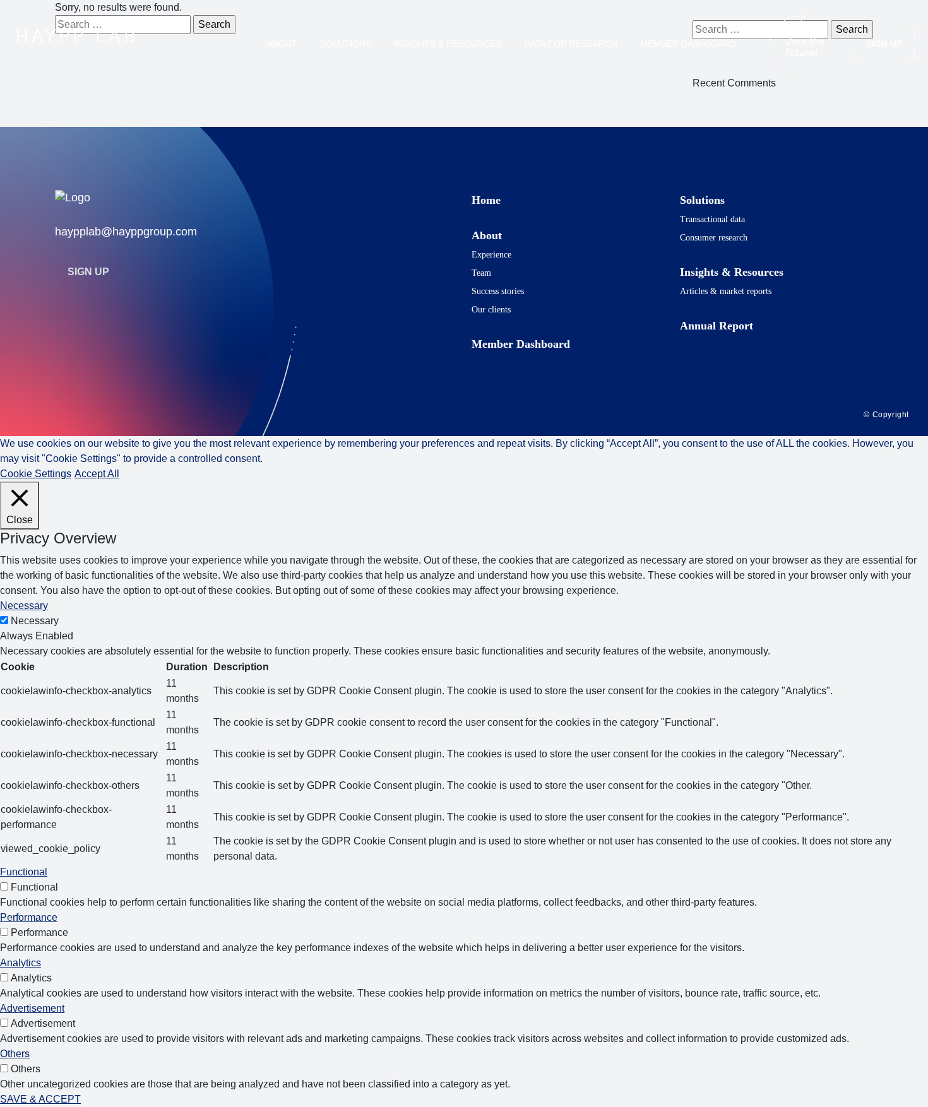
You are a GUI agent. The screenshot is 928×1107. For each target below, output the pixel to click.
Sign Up (88, 271)
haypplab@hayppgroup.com (126, 231)
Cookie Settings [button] (35, 473)
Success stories (498, 291)
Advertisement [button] (32, 1008)
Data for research (570, 43)
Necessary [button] (24, 605)
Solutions (345, 43)
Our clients (491, 309)
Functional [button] (23, 872)
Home (486, 200)
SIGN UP (884, 43)
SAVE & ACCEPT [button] (40, 1099)
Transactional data (712, 219)
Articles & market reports (725, 291)
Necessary (35, 620)
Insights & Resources (447, 43)
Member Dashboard (688, 43)
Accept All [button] (96, 473)
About (282, 43)
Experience (491, 254)
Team (481, 273)
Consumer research (713, 237)
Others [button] (15, 1053)
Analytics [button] (20, 962)
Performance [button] (28, 917)
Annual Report (716, 325)
